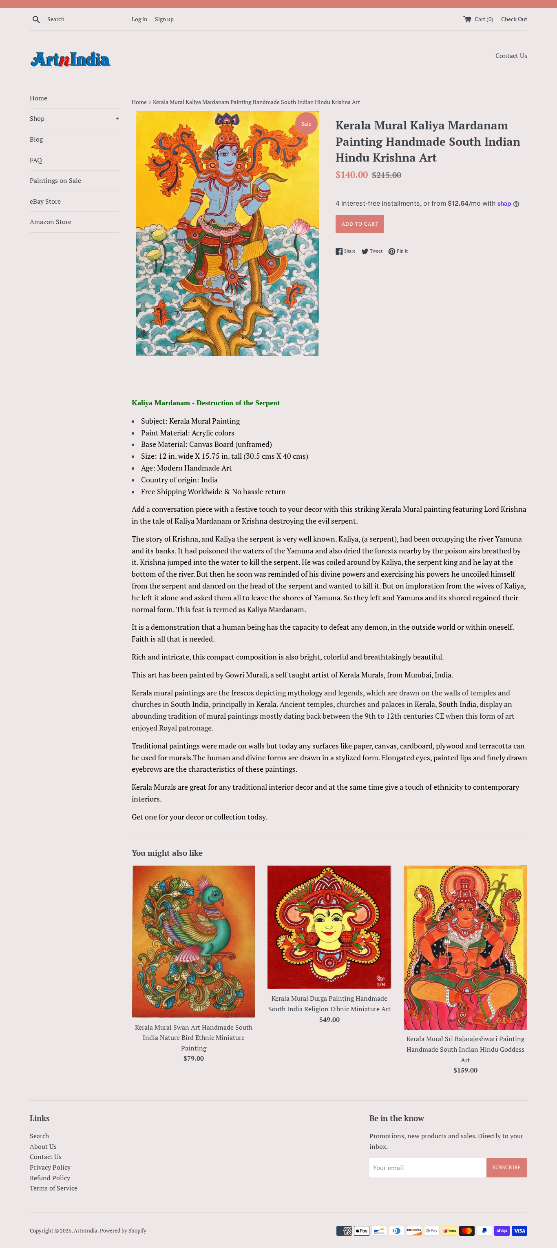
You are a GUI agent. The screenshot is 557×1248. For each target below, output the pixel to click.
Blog (36, 139)
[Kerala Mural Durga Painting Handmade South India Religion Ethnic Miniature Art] (329, 927)
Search (39, 1135)
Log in (139, 19)
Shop (74, 118)
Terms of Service (53, 1188)
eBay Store (45, 201)
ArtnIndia (85, 1230)
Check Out (514, 19)
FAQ (36, 159)
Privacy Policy (50, 1167)
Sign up (164, 19)
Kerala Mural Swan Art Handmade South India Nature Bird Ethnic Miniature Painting (193, 1038)
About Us (43, 1146)
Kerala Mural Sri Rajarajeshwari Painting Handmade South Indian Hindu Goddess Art (465, 1049)
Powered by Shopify (123, 1230)
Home (38, 97)
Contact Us (511, 55)
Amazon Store (50, 221)
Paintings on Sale (55, 180)
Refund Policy (50, 1177)
